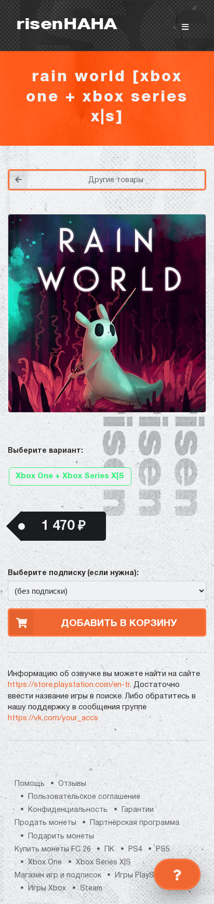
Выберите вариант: (45, 451)
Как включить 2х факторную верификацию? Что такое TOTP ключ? (168, 177)
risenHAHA (66, 25)
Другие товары (115, 180)
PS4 (135, 849)
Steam (91, 888)
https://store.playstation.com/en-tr (69, 685)
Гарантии (138, 810)
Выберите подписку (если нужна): (73, 573)
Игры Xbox (47, 888)
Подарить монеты (61, 836)
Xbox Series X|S (103, 862)
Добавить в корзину (119, 623)
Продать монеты (45, 823)
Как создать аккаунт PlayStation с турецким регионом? (168, 171)
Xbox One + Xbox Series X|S (70, 476)
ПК (109, 849)
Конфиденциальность (68, 810)
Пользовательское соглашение (84, 797)
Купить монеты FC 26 (53, 849)
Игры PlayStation (145, 875)
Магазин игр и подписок (58, 875)
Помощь (30, 784)
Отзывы (72, 784)
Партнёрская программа (134, 823)
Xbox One (45, 862)
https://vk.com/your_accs (53, 718)
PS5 (163, 849)
